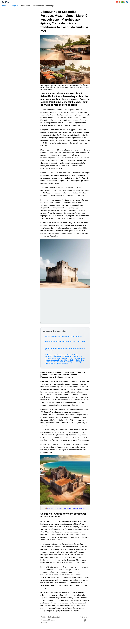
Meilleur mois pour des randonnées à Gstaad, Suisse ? (64, 336)
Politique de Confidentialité (51, 617)
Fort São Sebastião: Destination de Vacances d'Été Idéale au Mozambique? (65, 349)
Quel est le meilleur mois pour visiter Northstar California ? (65, 342)
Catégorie (14, 6)
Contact (44, 623)
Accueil (4, 6)
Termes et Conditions (49, 620)
